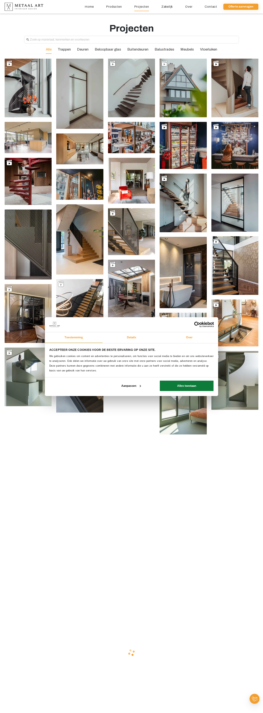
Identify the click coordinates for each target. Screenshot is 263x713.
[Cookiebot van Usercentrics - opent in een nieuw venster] (197, 324)
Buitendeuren (137, 49)
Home (89, 6)
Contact (211, 6)
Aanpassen (128, 385)
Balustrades (164, 49)
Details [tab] (131, 337)
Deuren (83, 49)
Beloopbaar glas (108, 49)
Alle (49, 49)
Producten (114, 6)
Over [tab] (189, 337)
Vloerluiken (208, 49)
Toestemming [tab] (73, 337)
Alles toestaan (186, 385)
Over (188, 6)
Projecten (141, 6)
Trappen (64, 49)
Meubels (187, 49)
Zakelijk (167, 6)
